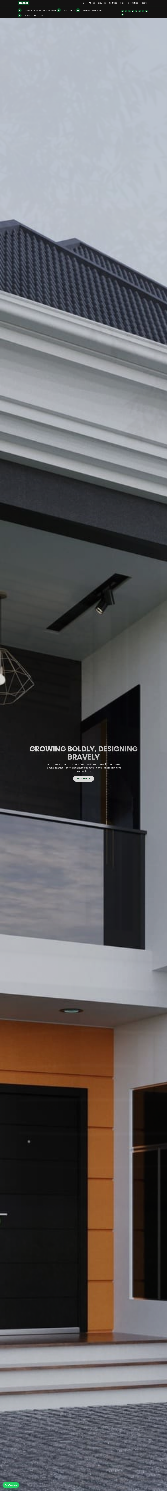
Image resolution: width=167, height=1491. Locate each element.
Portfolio (113, 3)
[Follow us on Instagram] (129, 11)
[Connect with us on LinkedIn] (133, 11)
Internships (133, 3)
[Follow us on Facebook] (122, 11)
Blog (122, 3)
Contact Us (83, 774)
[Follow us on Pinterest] (139, 11)
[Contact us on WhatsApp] (136, 11)
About (92, 3)
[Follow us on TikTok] (143, 11)
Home (83, 3)
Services (102, 3)
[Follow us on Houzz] (122, 14)
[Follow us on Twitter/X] (126, 11)
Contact (145, 3)
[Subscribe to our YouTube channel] (146, 11)
